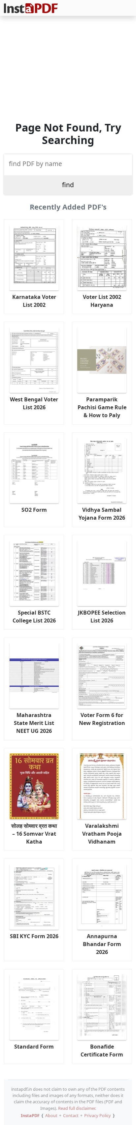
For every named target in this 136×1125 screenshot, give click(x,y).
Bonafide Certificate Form (102, 1050)
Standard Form (34, 1046)
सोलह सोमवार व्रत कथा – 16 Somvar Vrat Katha (34, 833)
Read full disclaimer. (77, 1108)
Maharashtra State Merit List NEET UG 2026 (34, 723)
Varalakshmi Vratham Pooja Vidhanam (102, 833)
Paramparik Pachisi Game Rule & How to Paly (102, 407)
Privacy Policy (97, 1115)
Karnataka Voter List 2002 (34, 300)
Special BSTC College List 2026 (34, 616)
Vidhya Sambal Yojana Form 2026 (102, 513)
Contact (71, 1115)
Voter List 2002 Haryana (102, 300)
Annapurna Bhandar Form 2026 (102, 944)
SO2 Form (34, 509)
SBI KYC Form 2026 (34, 936)
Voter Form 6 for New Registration (102, 719)
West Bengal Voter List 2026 (34, 403)
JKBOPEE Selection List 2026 (102, 616)
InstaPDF (30, 1115)
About (51, 1115)
